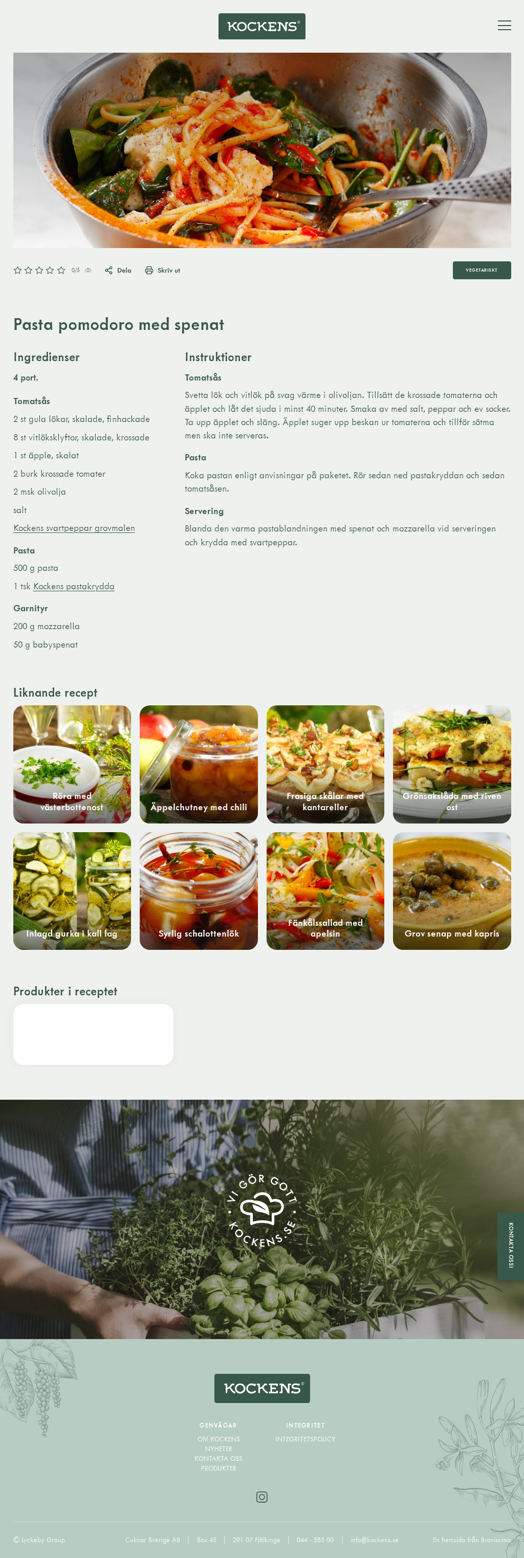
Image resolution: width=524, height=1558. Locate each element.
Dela (124, 270)
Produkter (218, 1468)
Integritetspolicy (305, 1439)
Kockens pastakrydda (74, 586)
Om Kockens (219, 1439)
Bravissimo (496, 1540)
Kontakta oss (218, 1458)
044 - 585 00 (316, 1540)
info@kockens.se (375, 1540)
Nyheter (218, 1449)
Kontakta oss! (511, 1245)
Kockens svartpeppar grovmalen (74, 527)
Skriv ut (169, 270)
